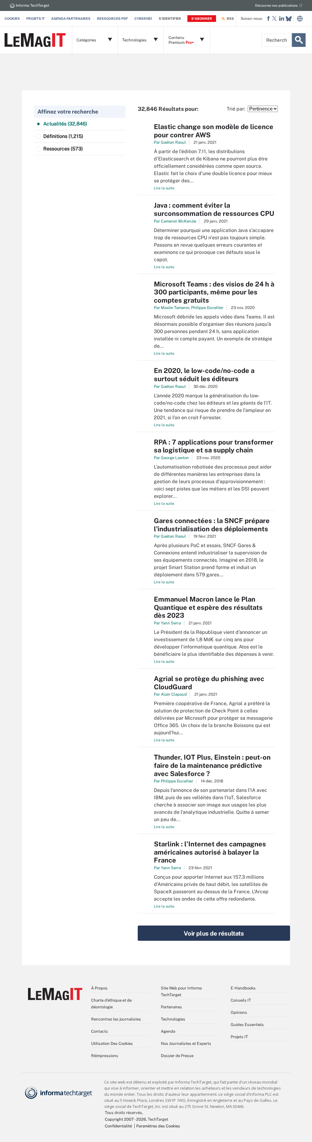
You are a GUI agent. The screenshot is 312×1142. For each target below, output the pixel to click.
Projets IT (35, 18)
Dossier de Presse (177, 1055)
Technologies (173, 1019)
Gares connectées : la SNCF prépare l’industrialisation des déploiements (212, 525)
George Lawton (175, 457)
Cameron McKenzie (178, 221)
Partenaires (171, 1007)
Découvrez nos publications (276, 5)
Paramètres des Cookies (158, 1126)
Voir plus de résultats (214, 933)
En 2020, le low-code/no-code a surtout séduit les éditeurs (204, 375)
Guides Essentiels (247, 1024)
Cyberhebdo (146, 18)
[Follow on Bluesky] (289, 19)
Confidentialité (118, 1126)
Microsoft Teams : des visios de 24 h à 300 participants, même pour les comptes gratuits (214, 292)
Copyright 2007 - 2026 (125, 1119)
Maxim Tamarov (175, 307)
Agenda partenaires (70, 18)
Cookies (12, 18)
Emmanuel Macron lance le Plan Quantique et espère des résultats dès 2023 (208, 607)
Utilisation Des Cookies (112, 1043)
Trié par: (237, 109)
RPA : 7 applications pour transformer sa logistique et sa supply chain (213, 446)
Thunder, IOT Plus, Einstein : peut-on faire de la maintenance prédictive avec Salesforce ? (212, 765)
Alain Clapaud (174, 694)
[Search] (299, 40)
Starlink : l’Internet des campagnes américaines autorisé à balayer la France (210, 852)
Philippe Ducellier (207, 307)
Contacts (99, 1031)
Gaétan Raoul (173, 142)
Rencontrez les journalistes (116, 1019)
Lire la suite (164, 188)
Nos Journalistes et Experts (186, 1043)
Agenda (168, 1031)
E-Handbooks (243, 988)
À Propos (99, 988)
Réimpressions (104, 1055)
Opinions (239, 1012)
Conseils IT (241, 1000)
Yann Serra (171, 623)
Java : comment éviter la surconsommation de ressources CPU (214, 209)
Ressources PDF (112, 18)
